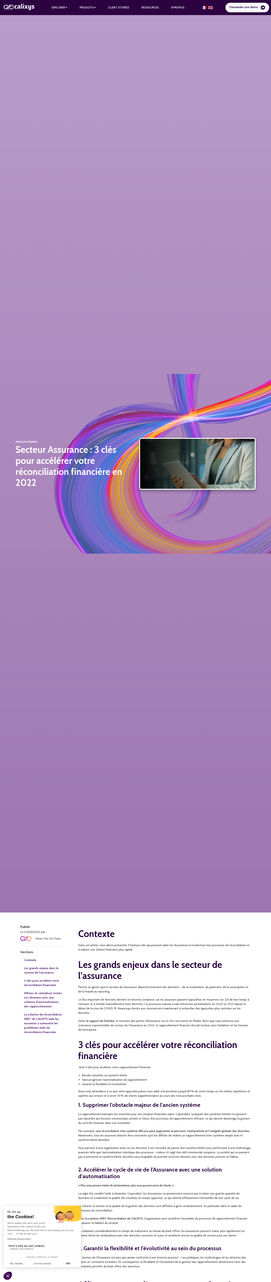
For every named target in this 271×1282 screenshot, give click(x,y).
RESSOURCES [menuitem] (150, 7)
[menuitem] (59, 7)
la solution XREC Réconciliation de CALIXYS (114, 1218)
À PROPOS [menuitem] (177, 7)
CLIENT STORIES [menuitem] (118, 7)
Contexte (30, 960)
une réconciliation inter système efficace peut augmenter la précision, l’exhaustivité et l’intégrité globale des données (172, 1131)
